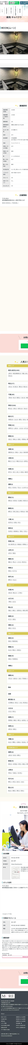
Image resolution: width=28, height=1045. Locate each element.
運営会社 (19, 10)
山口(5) (14, 601)
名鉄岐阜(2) (16, 531)
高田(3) (24, 764)
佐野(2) (20, 419)
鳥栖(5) (14, 729)
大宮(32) (10, 386)
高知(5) (10, 641)
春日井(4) (25, 500)
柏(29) (14, 397)
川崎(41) (15, 408)
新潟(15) (10, 764)
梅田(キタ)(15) (19, 461)
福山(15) (15, 592)
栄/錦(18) (15, 500)
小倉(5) (20, 678)
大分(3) (10, 711)
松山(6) (10, 650)
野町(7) (10, 781)
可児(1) (25, 531)
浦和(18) (21, 386)
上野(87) (10, 373)
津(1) (19, 522)
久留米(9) (15, 678)
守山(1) (19, 487)
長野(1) (19, 755)
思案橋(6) (10, 720)
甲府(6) (10, 773)
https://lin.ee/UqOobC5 (13, 1010)
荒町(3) (18, 790)
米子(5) (14, 628)
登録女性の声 (4, 1027)
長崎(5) (15, 720)
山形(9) (10, 553)
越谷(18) (25, 386)
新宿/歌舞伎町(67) (17, 373)
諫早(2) (19, 720)
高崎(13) (15, 439)
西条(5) (14, 650)
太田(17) (10, 439)
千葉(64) (10, 397)
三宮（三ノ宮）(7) (16, 472)
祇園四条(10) (11, 452)
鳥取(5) (10, 628)
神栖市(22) (10, 428)
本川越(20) (15, 386)
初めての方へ (11, 10)
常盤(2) (10, 610)
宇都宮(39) (10, 419)
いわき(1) (19, 562)
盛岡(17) (10, 579)
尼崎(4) (22, 472)
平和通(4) (24, 678)
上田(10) (10, 755)
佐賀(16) (10, 729)
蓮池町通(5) (15, 641)
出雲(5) (14, 619)
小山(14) (16, 419)
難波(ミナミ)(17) (12, 461)
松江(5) (10, 619)
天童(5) (14, 553)
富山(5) (10, 790)
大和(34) (25, 408)
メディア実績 (3, 1023)
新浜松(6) (23, 511)
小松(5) (22, 781)
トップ (2, 10)
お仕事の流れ (6, 10)
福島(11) (10, 562)
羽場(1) (21, 531)
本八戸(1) (14, 571)
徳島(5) (10, 659)
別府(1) (14, 711)
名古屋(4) (20, 500)
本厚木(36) (20, 408)
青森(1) (10, 571)
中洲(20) (10, 678)
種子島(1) (25, 702)
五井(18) (23, 397)
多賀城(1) (24, 544)
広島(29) (10, 592)
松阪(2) (15, 522)
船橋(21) (19, 397)
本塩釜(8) (19, 544)
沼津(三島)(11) (16, 511)
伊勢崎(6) (24, 439)
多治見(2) (10, 531)
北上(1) (14, 579)
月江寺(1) (20, 773)
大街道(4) (19, 650)
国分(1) (16, 702)
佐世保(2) (24, 720)
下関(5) (10, 601)
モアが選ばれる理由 (15, 11)
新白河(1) (24, 562)
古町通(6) (15, 764)
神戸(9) (10, 472)
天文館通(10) (11, 702)
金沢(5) (18, 781)
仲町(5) (20, 764)
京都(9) (16, 452)
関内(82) (10, 408)
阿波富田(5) (15, 659)
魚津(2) (22, 790)
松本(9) (14, 755)
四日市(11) (10, 522)
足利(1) (24, 419)
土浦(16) (16, 428)
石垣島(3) (19, 742)
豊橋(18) (10, 500)
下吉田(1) (14, 773)
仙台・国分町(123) (12, 544)
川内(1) (21, 702)
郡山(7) (14, 562)
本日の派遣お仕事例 (5, 1025)
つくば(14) (21, 428)
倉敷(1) (14, 610)
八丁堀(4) (20, 592)
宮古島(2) (24, 742)
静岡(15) (10, 511)
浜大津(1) (14, 487)
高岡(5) (14, 790)
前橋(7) (19, 439)
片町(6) (14, 781)
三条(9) (21, 452)
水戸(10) (26, 428)
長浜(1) (10, 487)
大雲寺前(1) (19, 610)
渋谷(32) (10, 375)
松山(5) (10, 742)
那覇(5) (14, 742)
